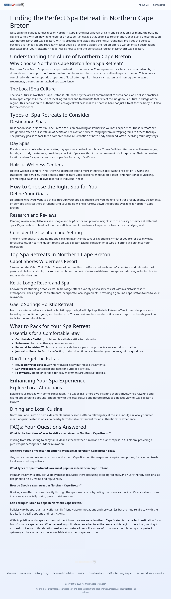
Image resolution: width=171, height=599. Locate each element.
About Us (143, 4)
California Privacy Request (120, 573)
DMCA (81, 573)
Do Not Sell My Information (150, 573)
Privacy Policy (42, 573)
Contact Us (159, 4)
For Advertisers (96, 573)
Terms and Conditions (63, 573)
